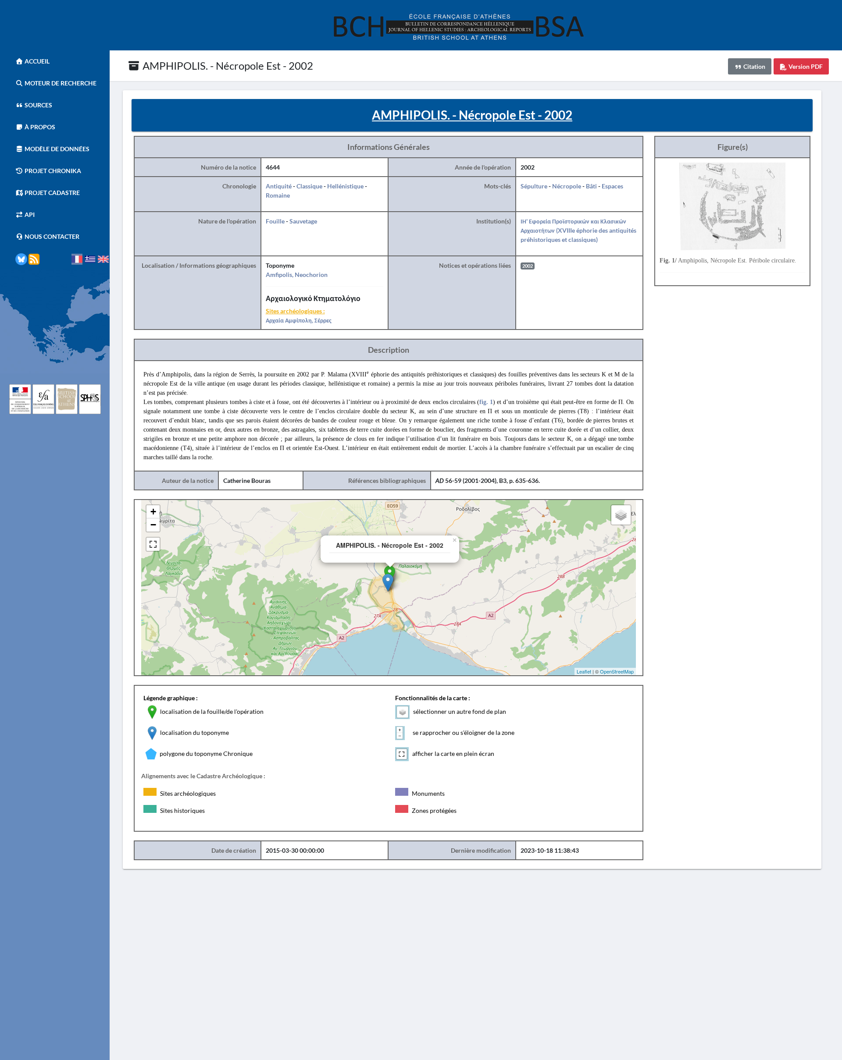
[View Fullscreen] (153, 544)
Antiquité (279, 186)
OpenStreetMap (617, 671)
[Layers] (621, 515)
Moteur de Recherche (59, 83)
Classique (309, 186)
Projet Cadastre (51, 192)
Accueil (36, 61)
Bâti (591, 186)
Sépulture (534, 186)
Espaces (612, 186)
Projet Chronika (52, 170)
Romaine (278, 195)
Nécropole (566, 186)
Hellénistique (345, 186)
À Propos (39, 127)
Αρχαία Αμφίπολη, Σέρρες (299, 320)
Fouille (275, 221)
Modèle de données (56, 148)
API (29, 214)
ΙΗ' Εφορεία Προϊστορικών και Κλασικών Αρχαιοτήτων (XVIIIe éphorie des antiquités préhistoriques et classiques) (578, 230)
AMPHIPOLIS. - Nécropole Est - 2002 (226, 65)
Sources (37, 105)
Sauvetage (303, 221)
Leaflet (584, 671)
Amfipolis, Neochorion (297, 274)
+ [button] (153, 511)
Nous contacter (51, 236)
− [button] (153, 524)
